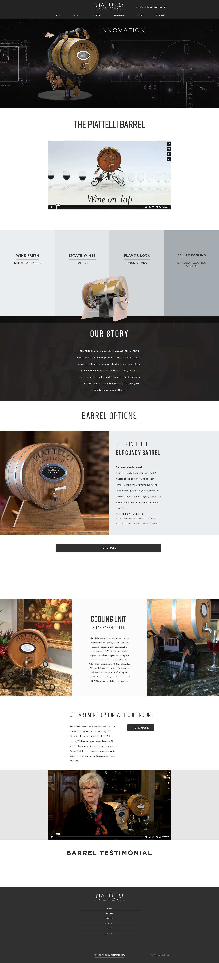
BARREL (109, 913)
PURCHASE (110, 924)
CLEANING (109, 934)
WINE (109, 929)
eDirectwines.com (158, 7)
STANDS (109, 919)
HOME (109, 908)
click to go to (143, 7)
